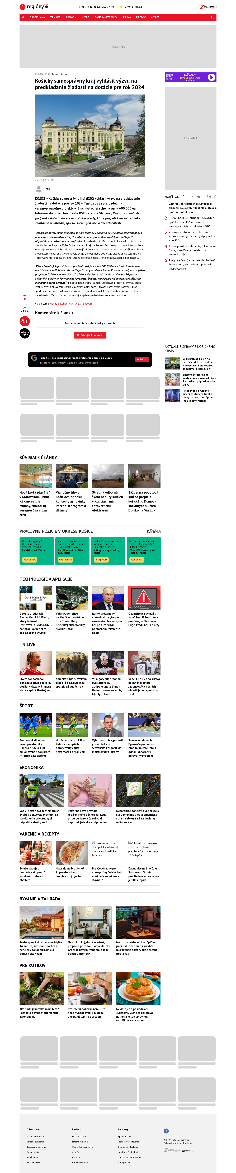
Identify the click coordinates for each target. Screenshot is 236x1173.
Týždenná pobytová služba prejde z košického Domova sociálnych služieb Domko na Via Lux (143, 501)
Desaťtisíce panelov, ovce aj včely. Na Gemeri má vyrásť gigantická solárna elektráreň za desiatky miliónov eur (137, 816)
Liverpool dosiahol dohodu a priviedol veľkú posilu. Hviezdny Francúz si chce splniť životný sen (35, 684)
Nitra (85, 17)
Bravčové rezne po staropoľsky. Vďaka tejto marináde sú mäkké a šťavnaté (108, 874)
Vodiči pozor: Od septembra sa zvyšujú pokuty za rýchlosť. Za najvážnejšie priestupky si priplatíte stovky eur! (39, 816)
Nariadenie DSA (33, 1162)
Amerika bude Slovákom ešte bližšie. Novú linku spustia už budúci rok (71, 682)
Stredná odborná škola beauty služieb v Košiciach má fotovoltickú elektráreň (107, 501)
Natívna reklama (80, 1162)
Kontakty (123, 1129)
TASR (47, 188)
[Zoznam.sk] (173, 1151)
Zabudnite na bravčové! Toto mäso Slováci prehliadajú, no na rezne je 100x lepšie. (143, 874)
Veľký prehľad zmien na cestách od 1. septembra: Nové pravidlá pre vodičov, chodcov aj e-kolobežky (198, 363)
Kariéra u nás (32, 1152)
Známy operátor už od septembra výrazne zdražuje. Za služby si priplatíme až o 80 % (192, 236)
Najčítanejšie (176, 197)
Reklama (77, 1129)
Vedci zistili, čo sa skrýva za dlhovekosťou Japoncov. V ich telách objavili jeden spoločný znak (144, 686)
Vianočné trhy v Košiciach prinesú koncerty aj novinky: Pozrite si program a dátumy (71, 501)
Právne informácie (35, 1136)
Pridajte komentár (92, 335)
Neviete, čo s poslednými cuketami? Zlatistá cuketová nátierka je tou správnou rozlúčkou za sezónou (134, 1014)
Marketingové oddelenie (129, 1157)
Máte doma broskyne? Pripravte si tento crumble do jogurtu (70, 872)
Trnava (55, 17)
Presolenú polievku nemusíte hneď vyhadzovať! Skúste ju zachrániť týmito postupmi (86, 1012)
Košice (155, 17)
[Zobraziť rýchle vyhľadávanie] (212, 17)
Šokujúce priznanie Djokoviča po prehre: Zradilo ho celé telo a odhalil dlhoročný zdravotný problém (142, 747)
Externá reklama (80, 1141)
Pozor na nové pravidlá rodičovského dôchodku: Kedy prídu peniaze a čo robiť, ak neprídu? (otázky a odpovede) (87, 816)
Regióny (56, 74)
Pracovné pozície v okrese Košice (56, 531)
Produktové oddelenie (128, 1141)
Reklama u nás (79, 1136)
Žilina (127, 17)
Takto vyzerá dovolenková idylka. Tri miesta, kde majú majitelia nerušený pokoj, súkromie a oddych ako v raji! (41, 948)
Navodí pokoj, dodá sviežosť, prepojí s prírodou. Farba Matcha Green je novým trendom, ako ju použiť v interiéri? (89, 948)
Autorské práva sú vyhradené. (178, 1143)
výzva (78, 303)
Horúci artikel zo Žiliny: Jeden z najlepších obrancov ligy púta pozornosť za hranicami (71, 746)
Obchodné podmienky (82, 1147)
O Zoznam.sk (33, 1129)
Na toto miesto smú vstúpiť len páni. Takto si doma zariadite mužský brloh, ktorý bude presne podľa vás (136, 948)
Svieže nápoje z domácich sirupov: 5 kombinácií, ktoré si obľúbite (32, 874)
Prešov (141, 17)
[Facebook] (166, 1131)
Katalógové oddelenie (128, 1152)
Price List (76, 1157)
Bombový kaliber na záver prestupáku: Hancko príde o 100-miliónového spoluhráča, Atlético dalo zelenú (35, 747)
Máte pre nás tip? (126, 1162)
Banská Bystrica (106, 17)
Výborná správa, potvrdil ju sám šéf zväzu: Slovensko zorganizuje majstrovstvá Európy (108, 746)
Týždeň (210, 197)
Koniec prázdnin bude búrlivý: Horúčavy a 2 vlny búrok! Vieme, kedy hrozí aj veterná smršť (192, 250)
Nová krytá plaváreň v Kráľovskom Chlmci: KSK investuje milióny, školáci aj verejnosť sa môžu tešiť (35, 503)
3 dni (196, 197)
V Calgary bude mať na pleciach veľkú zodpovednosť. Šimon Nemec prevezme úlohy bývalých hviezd (107, 686)
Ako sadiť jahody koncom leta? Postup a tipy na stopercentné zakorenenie (39, 1012)
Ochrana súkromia (35, 1141)
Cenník (75, 1152)
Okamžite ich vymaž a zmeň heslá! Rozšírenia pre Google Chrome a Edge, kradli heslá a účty (143, 619)
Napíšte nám (32, 1157)
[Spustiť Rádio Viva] (190, 74)
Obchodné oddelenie (128, 1147)
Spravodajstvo (124, 1136)
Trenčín (71, 17)
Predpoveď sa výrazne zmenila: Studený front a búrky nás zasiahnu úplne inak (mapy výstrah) (192, 264)
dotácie (54, 303)
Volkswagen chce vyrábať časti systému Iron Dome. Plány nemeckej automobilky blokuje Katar (70, 621)
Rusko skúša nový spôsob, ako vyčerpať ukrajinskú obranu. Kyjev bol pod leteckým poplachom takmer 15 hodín (107, 623)
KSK (71, 303)
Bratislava (37, 17)
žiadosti (87, 303)
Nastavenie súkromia (36, 1147)
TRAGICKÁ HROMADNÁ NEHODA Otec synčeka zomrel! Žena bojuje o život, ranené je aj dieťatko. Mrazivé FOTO (191, 222)
